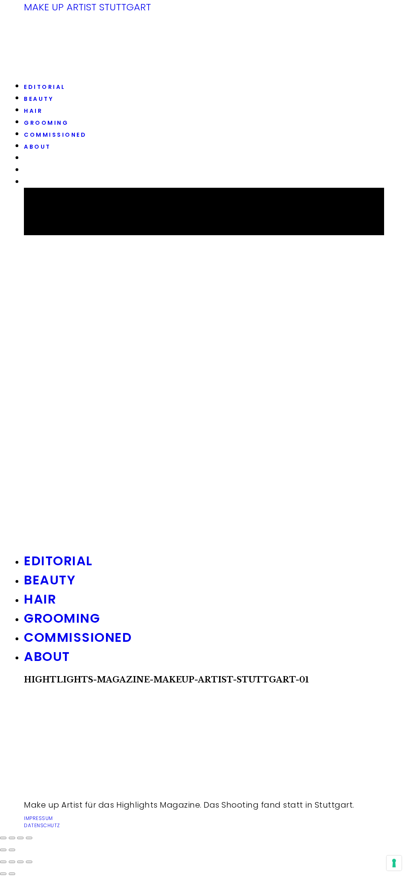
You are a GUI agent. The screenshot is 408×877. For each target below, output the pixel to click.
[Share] (12, 862)
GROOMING (46, 123)
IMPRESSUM (38, 818)
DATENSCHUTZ (42, 825)
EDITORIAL (45, 87)
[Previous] (3, 874)
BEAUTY (38, 99)
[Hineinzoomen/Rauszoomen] (29, 838)
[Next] (12, 874)
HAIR (33, 111)
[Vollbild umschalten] (20, 838)
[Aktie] (12, 838)
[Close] (3, 862)
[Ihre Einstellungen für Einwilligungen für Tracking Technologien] (394, 863)
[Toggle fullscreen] (20, 862)
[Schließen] (3, 838)
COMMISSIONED (55, 135)
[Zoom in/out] (29, 862)
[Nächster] (12, 850)
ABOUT (37, 147)
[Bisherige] (3, 850)
